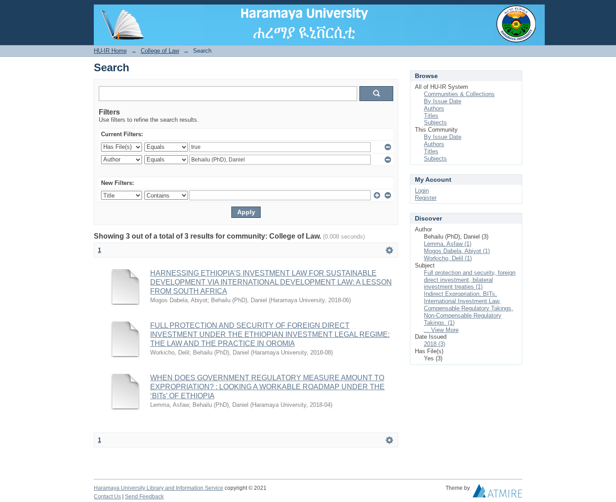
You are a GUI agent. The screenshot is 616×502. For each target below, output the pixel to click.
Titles (431, 115)
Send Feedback (144, 496)
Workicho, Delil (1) (448, 258)
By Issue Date (442, 101)
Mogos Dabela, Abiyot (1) (457, 251)
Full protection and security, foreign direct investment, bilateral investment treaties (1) (469, 279)
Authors (434, 108)
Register (426, 197)
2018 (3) (434, 344)
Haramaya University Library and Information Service (158, 488)
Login (515, 11)
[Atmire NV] (497, 493)
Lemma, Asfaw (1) (447, 243)
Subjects (435, 122)
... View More (441, 330)
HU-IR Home (110, 50)
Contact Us (107, 496)
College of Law (160, 50)
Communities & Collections (459, 94)
